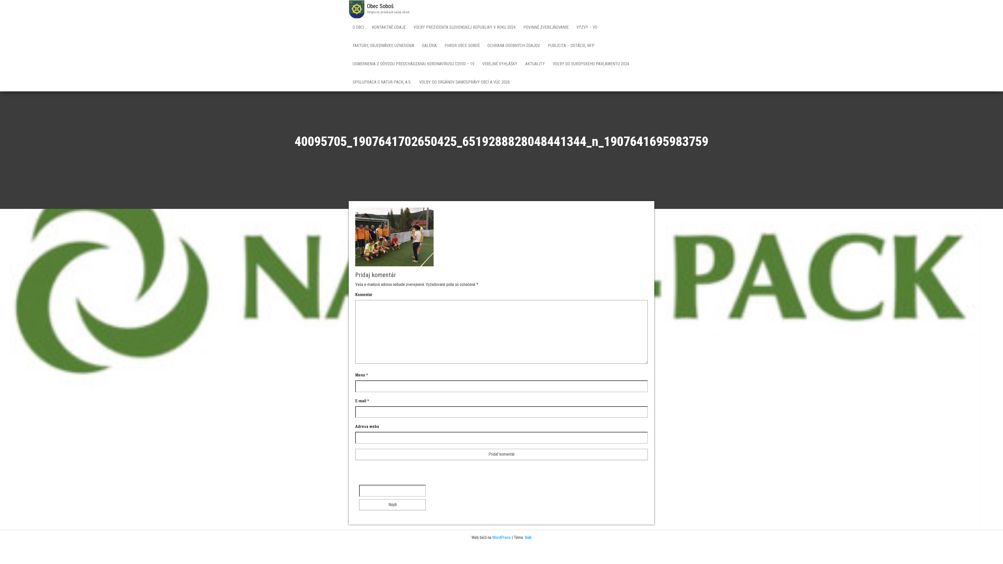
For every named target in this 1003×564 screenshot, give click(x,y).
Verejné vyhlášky (499, 63)
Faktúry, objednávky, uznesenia (383, 45)
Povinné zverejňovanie (546, 27)
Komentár (363, 294)
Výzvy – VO (586, 27)
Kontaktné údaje (389, 27)
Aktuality (535, 63)
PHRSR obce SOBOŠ (462, 45)
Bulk (528, 537)
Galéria (429, 45)
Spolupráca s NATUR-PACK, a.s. (382, 82)
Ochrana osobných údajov (513, 45)
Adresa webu (367, 426)
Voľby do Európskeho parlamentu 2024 (591, 63)
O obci (358, 27)
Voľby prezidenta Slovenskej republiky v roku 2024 (464, 27)
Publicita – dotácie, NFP (571, 45)
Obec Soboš (380, 6)
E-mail (362, 400)
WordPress (501, 537)
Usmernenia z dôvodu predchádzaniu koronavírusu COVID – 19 (413, 63)
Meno (361, 375)
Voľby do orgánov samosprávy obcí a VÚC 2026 (464, 82)
